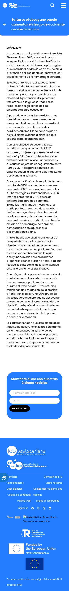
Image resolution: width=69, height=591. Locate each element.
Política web (23, 500)
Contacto (12, 476)
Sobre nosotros (54, 482)
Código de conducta (18, 494)
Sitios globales (14, 488)
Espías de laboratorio (47, 500)
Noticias (37, 494)
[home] (16, 5)
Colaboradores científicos (47, 488)
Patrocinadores (15, 482)
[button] (63, 5)
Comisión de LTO (53, 476)
